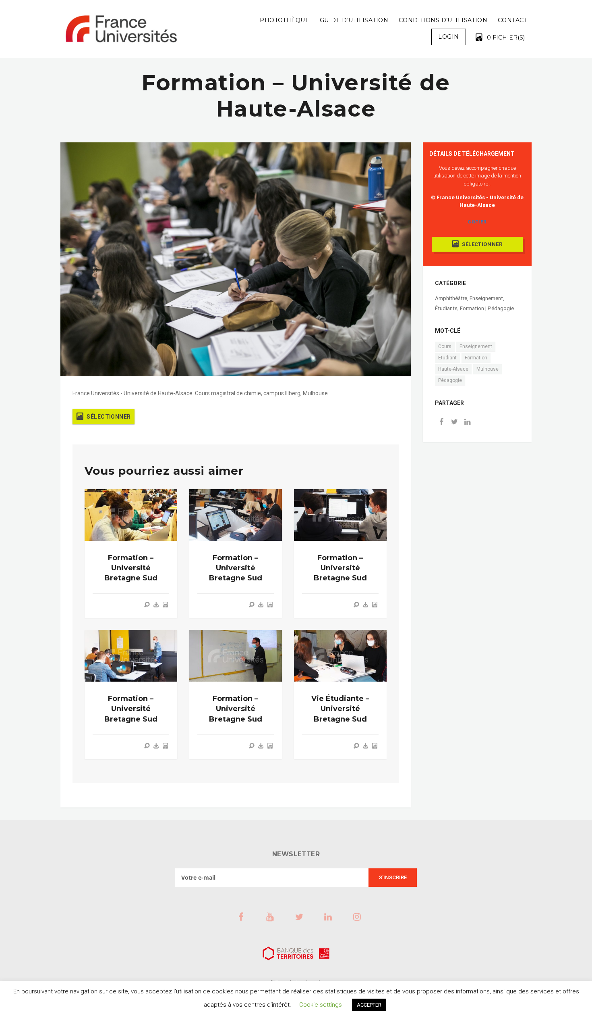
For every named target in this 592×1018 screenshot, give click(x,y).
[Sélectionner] (165, 604)
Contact (512, 20)
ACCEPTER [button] (369, 1005)
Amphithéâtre (451, 298)
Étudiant (447, 358)
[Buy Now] (156, 604)
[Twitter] (454, 422)
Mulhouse (487, 369)
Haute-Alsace (453, 369)
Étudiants (446, 308)
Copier (477, 222)
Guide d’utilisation (354, 20)
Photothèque (284, 20)
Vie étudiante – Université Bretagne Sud (340, 708)
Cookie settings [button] (320, 1004)
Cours (444, 346)
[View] (147, 604)
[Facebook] (441, 422)
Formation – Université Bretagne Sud (130, 567)
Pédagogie (450, 380)
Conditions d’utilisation (443, 20)
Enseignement (486, 298)
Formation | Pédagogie (487, 308)
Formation (476, 358)
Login (448, 36)
